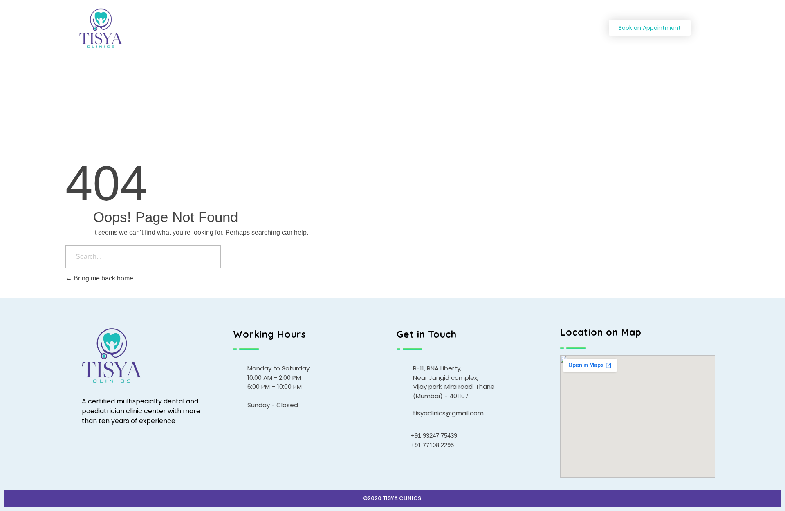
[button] (650, 28)
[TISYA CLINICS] (135, 28)
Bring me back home (102, 278)
